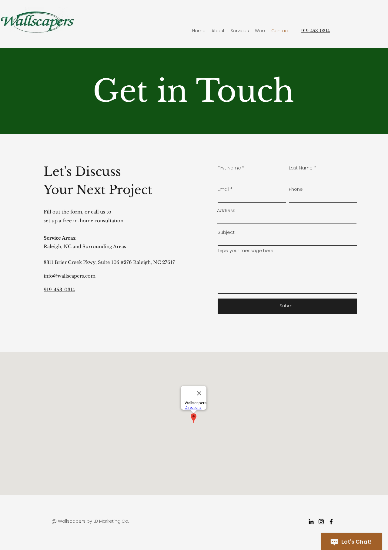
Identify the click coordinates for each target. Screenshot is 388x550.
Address (226, 210)
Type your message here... (246, 250)
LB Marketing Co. (111, 521)
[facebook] (331, 521)
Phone (296, 189)
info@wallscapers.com (69, 276)
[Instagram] (321, 521)
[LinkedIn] (311, 521)
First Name (229, 168)
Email (223, 189)
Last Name (301, 168)
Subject (226, 232)
